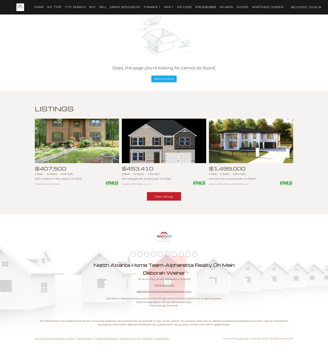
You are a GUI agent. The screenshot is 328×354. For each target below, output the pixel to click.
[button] (20, 7)
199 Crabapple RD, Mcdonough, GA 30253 (146, 178)
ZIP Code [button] (184, 7)
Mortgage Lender (268, 7)
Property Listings (130, 338)
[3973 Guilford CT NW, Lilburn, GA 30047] (77, 141)
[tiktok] (174, 254)
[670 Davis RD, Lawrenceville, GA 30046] (251, 141)
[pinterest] (187, 254)
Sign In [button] (315, 7)
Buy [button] (92, 7)
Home (39, 7)
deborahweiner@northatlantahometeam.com (164, 291)
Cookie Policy (85, 338)
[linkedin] (140, 254)
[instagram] (160, 254)
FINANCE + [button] (152, 7)
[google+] (194, 254)
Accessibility (162, 338)
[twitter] (146, 254)
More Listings (164, 196)
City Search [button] (75, 7)
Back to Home (164, 78)
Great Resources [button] (125, 7)
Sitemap (148, 338)
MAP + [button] (169, 7)
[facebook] (133, 254)
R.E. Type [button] (54, 7)
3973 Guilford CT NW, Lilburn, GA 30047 (58, 178)
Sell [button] (103, 7)
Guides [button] (243, 7)
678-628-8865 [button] (205, 7)
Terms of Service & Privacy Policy (54, 338)
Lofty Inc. (243, 338)
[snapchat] (181, 254)
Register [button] (299, 7)
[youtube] (167, 254)
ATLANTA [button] (226, 7)
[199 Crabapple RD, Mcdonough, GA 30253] (164, 141)
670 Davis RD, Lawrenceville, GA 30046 (232, 178)
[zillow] (153, 254)
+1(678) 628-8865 (164, 285)
